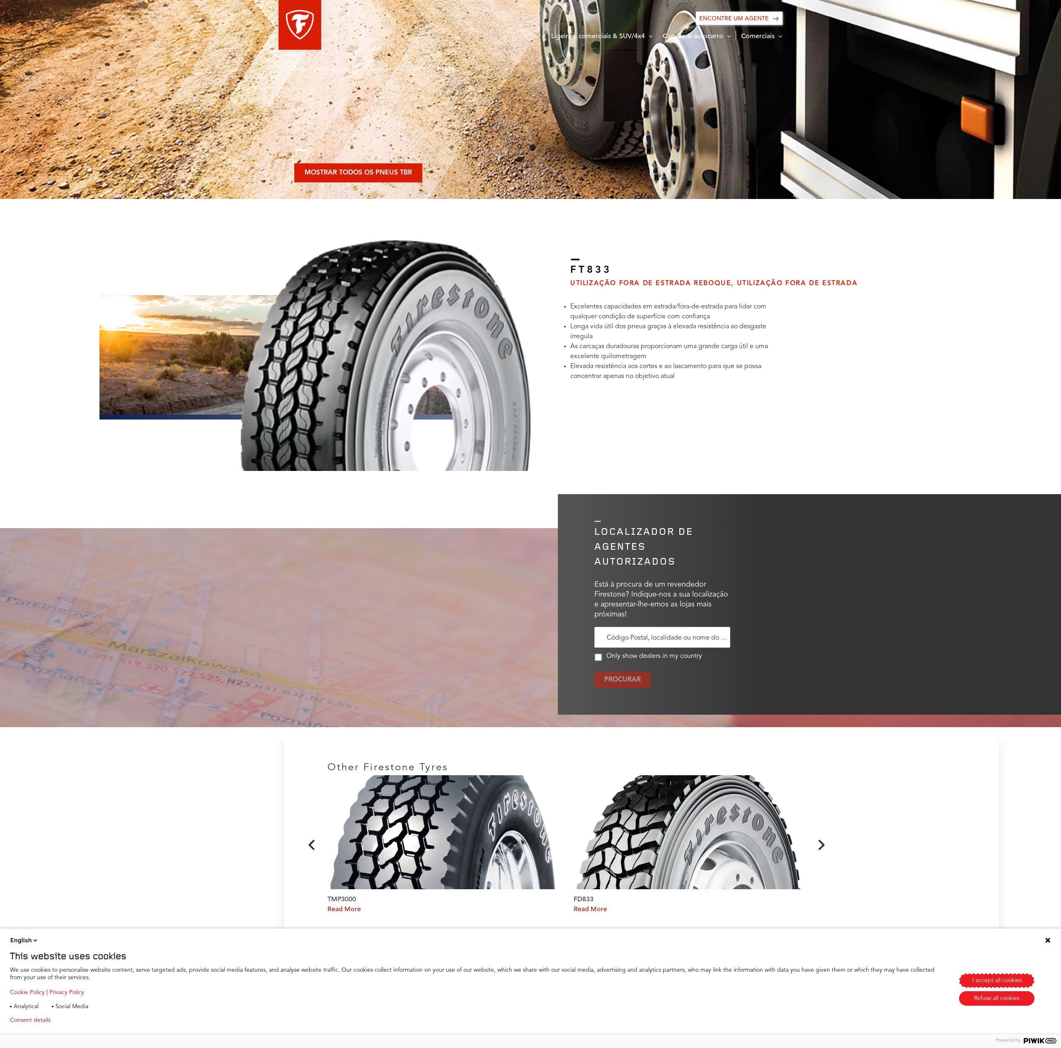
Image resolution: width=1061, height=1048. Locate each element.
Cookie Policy (27, 992)
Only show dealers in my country (654, 656)
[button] (300, 25)
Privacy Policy (66, 992)
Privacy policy (81, 1020)
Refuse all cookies (997, 998)
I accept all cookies (997, 980)
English (21, 940)
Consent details (30, 1020)
